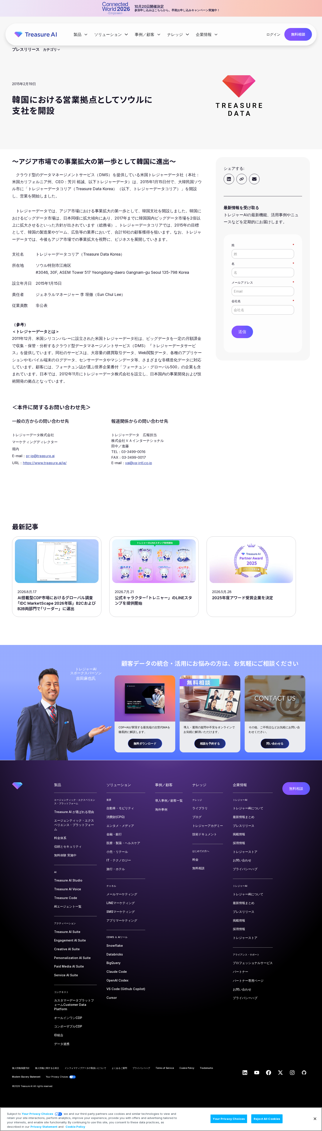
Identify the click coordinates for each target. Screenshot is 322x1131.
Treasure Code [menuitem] (65, 898)
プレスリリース (26, 49)
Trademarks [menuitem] (206, 1068)
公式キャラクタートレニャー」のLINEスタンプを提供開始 (153, 600)
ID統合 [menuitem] (58, 1035)
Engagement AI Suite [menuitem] (70, 940)
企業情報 (204, 34)
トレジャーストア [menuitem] (245, 852)
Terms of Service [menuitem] (165, 1068)
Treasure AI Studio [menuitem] (68, 880)
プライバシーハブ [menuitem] (245, 869)
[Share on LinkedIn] (229, 179)
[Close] (315, 1119)
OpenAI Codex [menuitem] (117, 980)
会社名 (263, 301)
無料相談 (298, 34)
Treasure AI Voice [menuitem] (67, 889)
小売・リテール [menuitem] (117, 852)
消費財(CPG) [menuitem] (115, 817)
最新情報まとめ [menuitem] (243, 817)
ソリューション (108, 34)
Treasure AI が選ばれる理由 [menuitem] (74, 812)
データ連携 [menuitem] (61, 1044)
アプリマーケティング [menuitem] (121, 920)
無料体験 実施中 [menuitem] (65, 855)
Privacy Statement (43, 1126)
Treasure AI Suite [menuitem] (67, 932)
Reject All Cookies (267, 1118)
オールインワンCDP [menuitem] (68, 1018)
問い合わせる (274, 743)
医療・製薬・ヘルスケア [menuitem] (123, 843)
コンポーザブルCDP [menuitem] (68, 1026)
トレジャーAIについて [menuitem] (248, 808)
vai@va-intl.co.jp (138, 463)
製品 (78, 34)
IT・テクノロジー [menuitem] (118, 860)
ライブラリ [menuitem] (200, 808)
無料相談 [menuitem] (198, 868)
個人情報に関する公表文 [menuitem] (47, 1068)
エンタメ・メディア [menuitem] (120, 825)
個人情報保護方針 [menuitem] (21, 1068)
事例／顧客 (145, 34)
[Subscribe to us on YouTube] (257, 1072)
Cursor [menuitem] (111, 997)
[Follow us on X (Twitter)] (280, 1072)
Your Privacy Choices (37, 1113)
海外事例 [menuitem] (161, 809)
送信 (242, 331)
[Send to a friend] (254, 179)
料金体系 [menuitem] (60, 838)
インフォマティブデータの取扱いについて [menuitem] (85, 1068)
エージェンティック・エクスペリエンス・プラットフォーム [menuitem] (74, 824)
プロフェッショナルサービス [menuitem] (253, 963)
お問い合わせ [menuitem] (242, 860)
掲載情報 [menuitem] (239, 834)
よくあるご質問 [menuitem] (119, 1068)
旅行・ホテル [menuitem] (115, 869)
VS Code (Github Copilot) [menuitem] (125, 989)
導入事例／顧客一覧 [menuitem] (169, 800)
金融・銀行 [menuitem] (114, 834)
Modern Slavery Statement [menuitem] (26, 1076)
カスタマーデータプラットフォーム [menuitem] (74, 1004)
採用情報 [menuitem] (239, 843)
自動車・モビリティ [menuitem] (120, 808)
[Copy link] (241, 179)
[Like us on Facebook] (268, 1072)
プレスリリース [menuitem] (243, 825)
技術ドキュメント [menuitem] (204, 834)
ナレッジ (175, 34)
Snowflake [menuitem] (114, 945)
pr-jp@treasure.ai (40, 456)
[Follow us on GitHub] (304, 1072)
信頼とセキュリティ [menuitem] (68, 846)
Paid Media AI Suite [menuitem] (69, 966)
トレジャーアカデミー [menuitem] (207, 825)
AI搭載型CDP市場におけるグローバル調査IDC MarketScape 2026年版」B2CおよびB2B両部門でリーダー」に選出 (57, 603)
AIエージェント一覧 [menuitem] (67, 906)
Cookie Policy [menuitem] (186, 1068)
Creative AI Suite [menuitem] (67, 949)
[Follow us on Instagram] (292, 1072)
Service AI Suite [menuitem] (66, 975)
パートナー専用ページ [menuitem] (248, 980)
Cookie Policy (75, 1126)
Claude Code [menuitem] (116, 971)
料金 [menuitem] (195, 859)
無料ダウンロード (145, 743)
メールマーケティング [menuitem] (121, 894)
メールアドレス (263, 282)
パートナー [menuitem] (240, 971)
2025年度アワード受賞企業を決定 (242, 597)
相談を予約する (210, 743)
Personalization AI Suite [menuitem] (72, 958)
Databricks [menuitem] (114, 954)
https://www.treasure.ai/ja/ (45, 463)
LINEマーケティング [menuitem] (120, 903)
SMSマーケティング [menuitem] (120, 911)
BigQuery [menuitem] (113, 963)
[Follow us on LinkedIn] (245, 1072)
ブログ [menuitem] (197, 817)
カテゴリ (50, 49)
